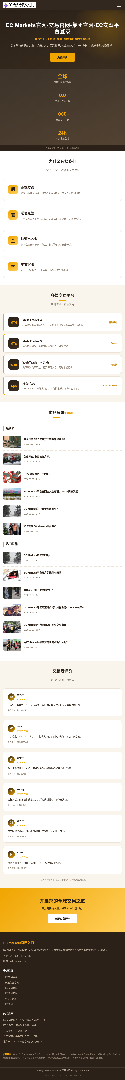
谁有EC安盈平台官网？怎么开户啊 (20, 1036)
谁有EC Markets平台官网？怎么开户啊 (23, 1041)
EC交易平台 (10, 977)
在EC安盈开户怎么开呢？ (16, 1030)
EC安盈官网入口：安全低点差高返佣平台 (24, 1019)
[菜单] (119, 5)
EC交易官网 (10, 987)
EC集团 (8, 1004)
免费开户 (62, 57)
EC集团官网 (10, 993)
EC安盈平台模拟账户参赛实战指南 (20, 1025)
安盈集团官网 (11, 982)
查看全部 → (70, 413)
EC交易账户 (10, 998)
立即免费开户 (62, 918)
